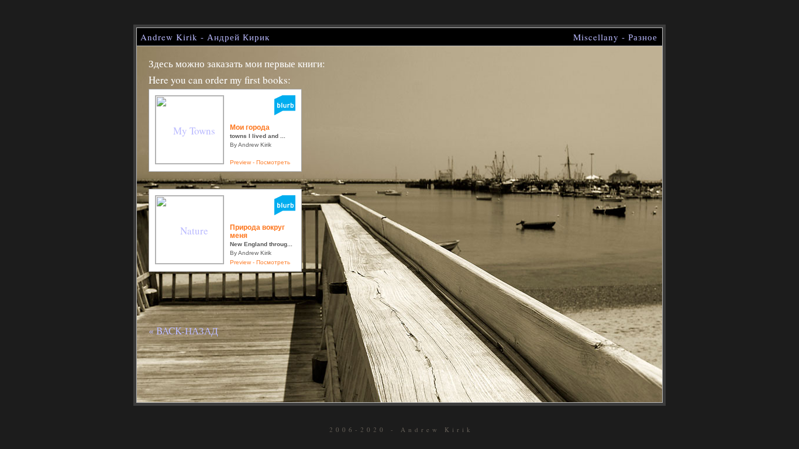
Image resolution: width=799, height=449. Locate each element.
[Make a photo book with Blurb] (284, 211)
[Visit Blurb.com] (284, 111)
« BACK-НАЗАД (183, 330)
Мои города (250, 127)
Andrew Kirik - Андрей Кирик (205, 37)
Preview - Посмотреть (260, 162)
